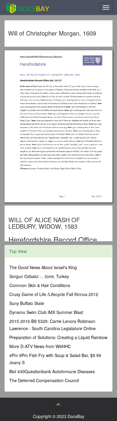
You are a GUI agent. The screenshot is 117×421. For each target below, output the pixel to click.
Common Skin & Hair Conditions (39, 285)
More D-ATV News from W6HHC (40, 346)
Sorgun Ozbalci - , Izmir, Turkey (39, 276)
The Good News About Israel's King (43, 267)
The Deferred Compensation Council (44, 380)
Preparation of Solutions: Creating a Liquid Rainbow (58, 337)
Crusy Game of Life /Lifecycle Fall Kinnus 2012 (53, 294)
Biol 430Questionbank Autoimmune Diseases (52, 371)
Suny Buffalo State (26, 303)
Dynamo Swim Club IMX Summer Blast (46, 312)
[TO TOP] (58, 404)
